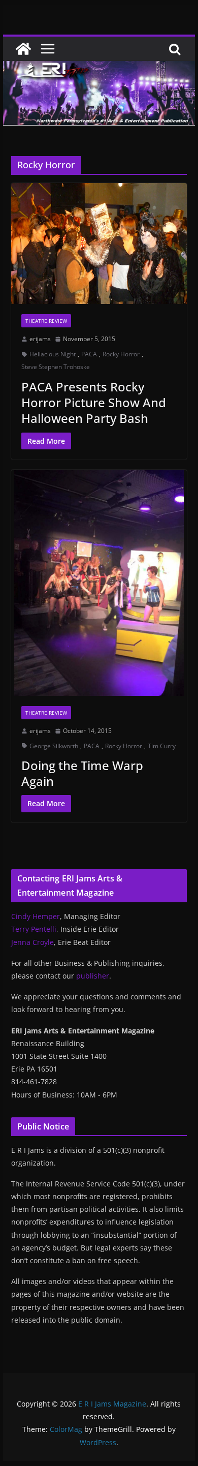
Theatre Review (46, 320)
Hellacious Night (52, 354)
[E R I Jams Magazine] (23, 49)
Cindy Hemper (35, 916)
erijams (40, 338)
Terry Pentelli (33, 929)
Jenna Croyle (32, 942)
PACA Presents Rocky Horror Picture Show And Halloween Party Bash (93, 402)
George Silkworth (53, 746)
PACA (89, 354)
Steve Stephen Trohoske (55, 366)
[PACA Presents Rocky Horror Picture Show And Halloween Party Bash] (99, 243)
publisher (92, 976)
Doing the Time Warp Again (82, 773)
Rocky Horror (121, 354)
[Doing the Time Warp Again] (99, 583)
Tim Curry (162, 746)
